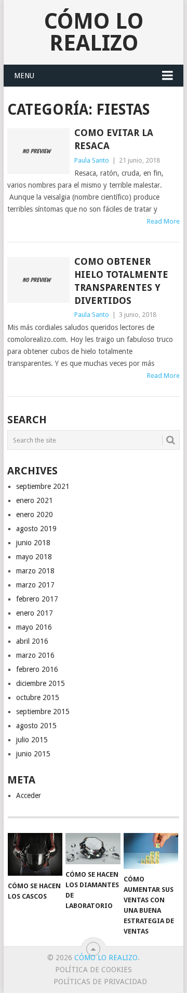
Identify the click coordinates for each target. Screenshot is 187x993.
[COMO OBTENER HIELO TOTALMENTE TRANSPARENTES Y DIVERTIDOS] (38, 280)
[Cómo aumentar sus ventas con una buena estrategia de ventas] (151, 850)
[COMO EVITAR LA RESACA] (38, 151)
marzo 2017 (35, 585)
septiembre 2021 (43, 486)
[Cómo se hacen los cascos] (35, 854)
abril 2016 (32, 641)
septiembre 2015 (43, 711)
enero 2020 (34, 514)
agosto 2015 (36, 725)
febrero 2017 (37, 599)
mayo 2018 (34, 557)
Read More (163, 221)
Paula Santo (91, 160)
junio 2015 (33, 754)
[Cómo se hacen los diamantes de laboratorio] (92, 848)
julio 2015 (32, 739)
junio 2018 (33, 542)
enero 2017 (34, 613)
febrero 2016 (37, 669)
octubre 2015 (37, 697)
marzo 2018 (35, 571)
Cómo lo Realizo (93, 32)
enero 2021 (34, 500)
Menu (24, 75)
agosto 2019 (36, 528)
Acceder (28, 795)
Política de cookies (93, 969)
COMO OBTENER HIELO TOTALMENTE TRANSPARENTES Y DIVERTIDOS (121, 281)
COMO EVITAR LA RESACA (113, 139)
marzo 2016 (35, 655)
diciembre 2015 (40, 683)
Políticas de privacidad (100, 981)
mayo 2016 (34, 627)
